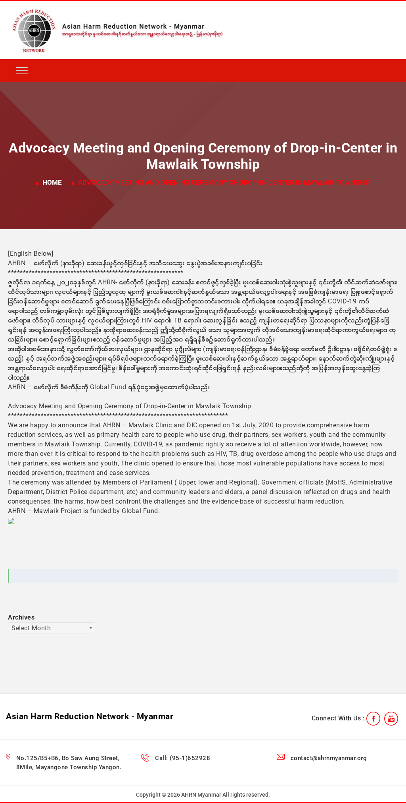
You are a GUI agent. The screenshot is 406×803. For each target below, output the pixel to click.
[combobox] (51, 627)
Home (52, 182)
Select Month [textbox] (31, 628)
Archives (21, 617)
